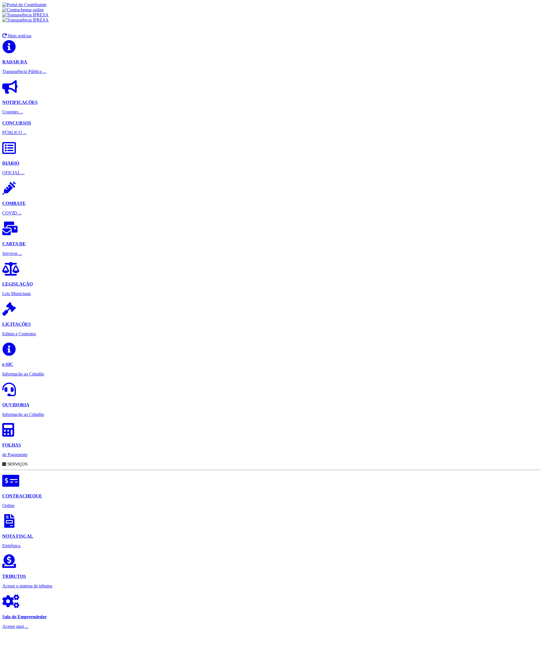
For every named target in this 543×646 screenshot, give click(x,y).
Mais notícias (19, 35)
